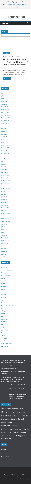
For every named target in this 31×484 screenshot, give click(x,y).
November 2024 (5, 150)
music (3, 313)
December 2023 (5, 180)
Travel (3, 341)
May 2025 (4, 134)
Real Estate (4, 322)
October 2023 (5, 186)
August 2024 (4, 158)
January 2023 (5, 210)
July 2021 (3, 248)
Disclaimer (4, 453)
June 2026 (4, 98)
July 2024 (3, 161)
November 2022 (5, 216)
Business (3, 273)
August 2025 (4, 126)
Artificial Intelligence (7, 270)
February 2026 (5, 109)
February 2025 (5, 142)
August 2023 (4, 191)
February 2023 (5, 208)
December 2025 (5, 115)
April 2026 (4, 104)
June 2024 (4, 164)
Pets (2, 316)
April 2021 (4, 257)
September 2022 (5, 221)
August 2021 (4, 246)
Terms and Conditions (7, 460)
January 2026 (5, 112)
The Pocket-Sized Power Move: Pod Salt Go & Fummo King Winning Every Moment (17, 396)
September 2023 (5, 188)
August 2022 (4, 224)
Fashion (3, 283)
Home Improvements (7, 305)
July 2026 (3, 96)
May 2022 (4, 232)
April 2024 (4, 169)
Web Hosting (4, 346)
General (3, 294)
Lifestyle (3, 311)
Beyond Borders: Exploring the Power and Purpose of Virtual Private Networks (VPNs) (15, 63)
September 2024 (5, 156)
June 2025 (4, 131)
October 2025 (5, 120)
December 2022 (5, 213)
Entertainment (5, 281)
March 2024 (4, 172)
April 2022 (4, 235)
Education (4, 278)
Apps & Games (5, 267)
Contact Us (4, 449)
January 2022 (5, 243)
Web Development (6, 343)
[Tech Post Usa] (3, 23)
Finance (3, 286)
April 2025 (4, 137)
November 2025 (5, 118)
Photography (4, 319)
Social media (4, 330)
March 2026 (4, 107)
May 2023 (4, 199)
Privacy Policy (5, 456)
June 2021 (4, 251)
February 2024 (5, 175)
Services (3, 327)
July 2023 (3, 194)
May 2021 (4, 254)
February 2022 (5, 240)
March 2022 (4, 238)
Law (2, 308)
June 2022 (4, 229)
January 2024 (5, 178)
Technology (6, 53)
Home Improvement (6, 303)
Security (3, 324)
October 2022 (5, 218)
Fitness (3, 289)
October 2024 (5, 153)
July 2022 (3, 227)
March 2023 (4, 205)
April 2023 (4, 202)
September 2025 (5, 123)
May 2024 (4, 167)
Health (3, 300)
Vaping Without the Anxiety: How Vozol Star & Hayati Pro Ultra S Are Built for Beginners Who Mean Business (13, 379)
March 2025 (4, 139)
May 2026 (4, 101)
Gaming (3, 292)
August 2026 (4, 93)
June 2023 (4, 197)
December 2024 (5, 148)
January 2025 (5, 145)
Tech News (4, 335)
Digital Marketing (6, 275)
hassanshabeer (16, 56)
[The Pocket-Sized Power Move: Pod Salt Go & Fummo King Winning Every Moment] (4, 396)
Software (3, 333)
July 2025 (3, 128)
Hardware (4, 297)
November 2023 (5, 183)
